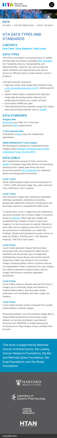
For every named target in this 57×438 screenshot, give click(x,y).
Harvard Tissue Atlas (15, 7)
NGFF (15, 125)
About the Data (45, 25)
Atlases (7, 25)
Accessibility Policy (10, 436)
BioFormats (8, 122)
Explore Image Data (24, 25)
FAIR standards (45, 61)
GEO (19, 134)
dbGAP (6, 164)
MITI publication (29, 170)
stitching (16, 218)
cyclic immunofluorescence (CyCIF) (21, 88)
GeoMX (43, 109)
